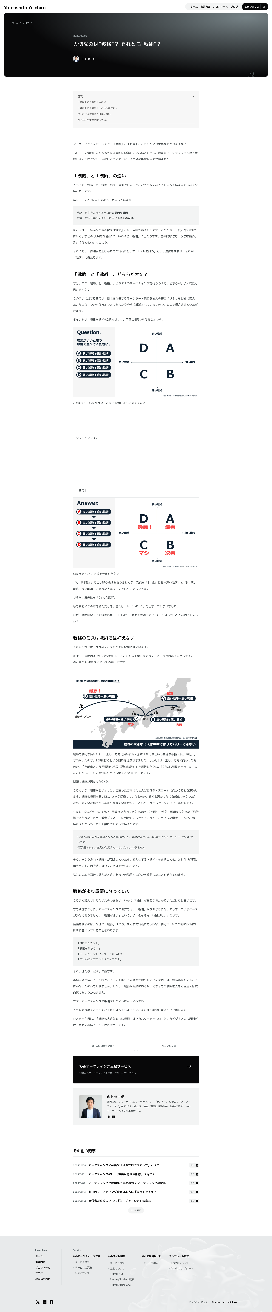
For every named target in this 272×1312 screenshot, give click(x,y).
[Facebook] (113, 1117)
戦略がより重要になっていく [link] (92, 120)
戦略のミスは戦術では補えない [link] (93, 114)
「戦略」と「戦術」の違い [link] (91, 101)
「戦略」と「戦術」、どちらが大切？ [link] (97, 108)
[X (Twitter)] (109, 1116)
